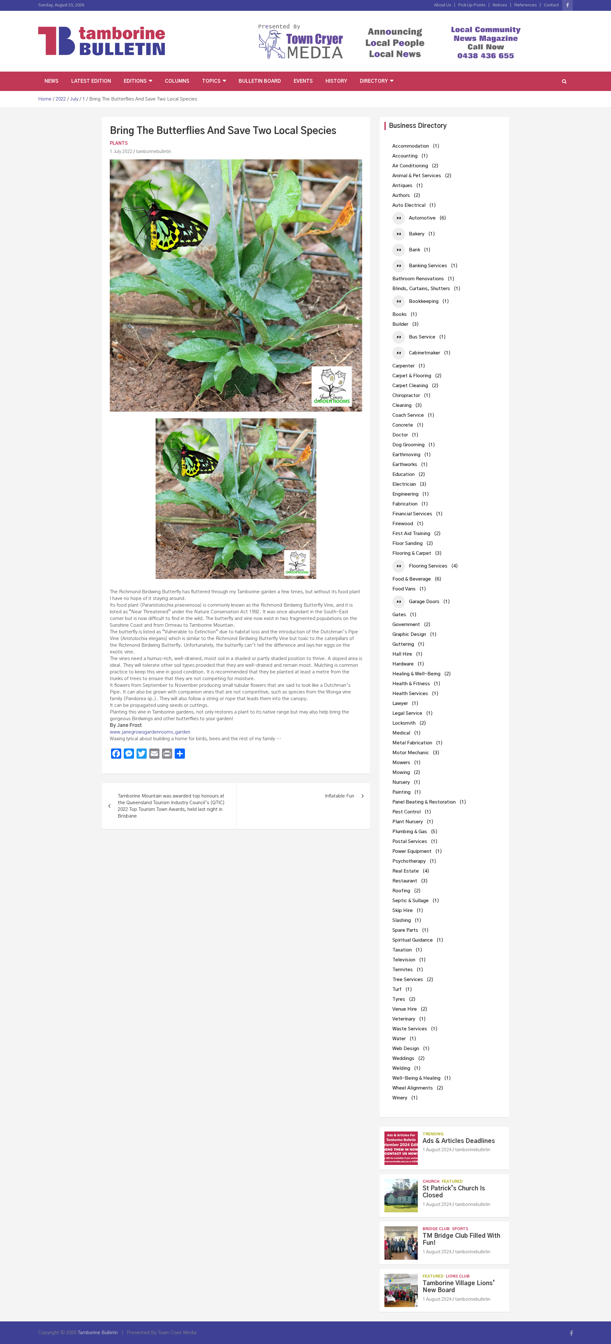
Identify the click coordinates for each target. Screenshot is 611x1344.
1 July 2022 (121, 152)
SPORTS (460, 1229)
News (52, 81)
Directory (374, 81)
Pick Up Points (471, 5)
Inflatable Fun (339, 796)
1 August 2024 (437, 1150)
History (336, 81)
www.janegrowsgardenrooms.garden (150, 732)
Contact (551, 5)
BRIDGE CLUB (436, 1229)
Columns (177, 81)
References (525, 5)
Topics (211, 81)
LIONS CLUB (458, 1276)
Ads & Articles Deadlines (459, 1141)
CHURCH (431, 1181)
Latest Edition (91, 81)
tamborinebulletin (153, 152)
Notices (500, 5)
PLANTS (119, 143)
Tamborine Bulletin (98, 1332)
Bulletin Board (260, 81)
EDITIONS (135, 81)
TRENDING (433, 1134)
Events (303, 81)
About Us (442, 5)
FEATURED (452, 1181)
